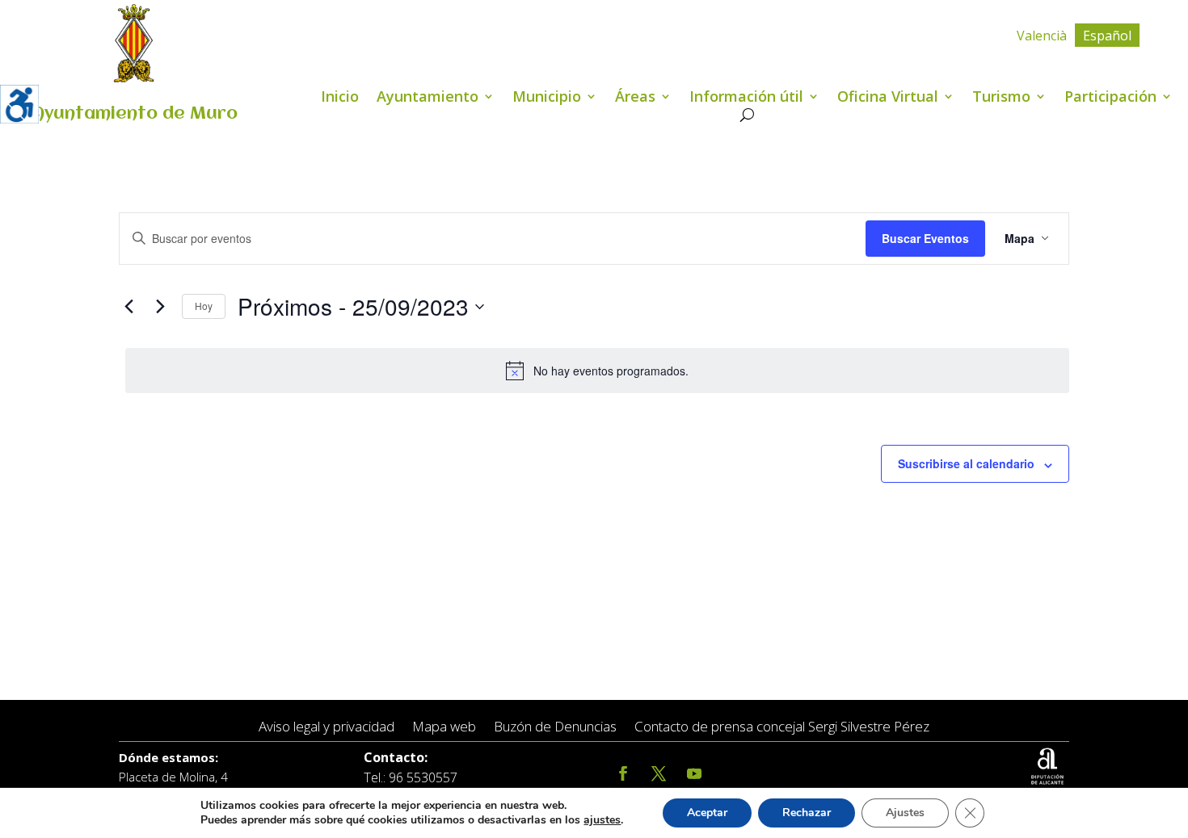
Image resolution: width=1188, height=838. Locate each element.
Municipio (546, 98)
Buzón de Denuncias (555, 727)
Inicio (340, 98)
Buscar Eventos (925, 238)
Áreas (635, 98)
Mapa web (444, 727)
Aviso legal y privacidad (326, 727)
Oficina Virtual (887, 98)
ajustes (602, 820)
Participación (1110, 98)
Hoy (204, 305)
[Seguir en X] (658, 774)
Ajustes (905, 812)
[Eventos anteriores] (128, 306)
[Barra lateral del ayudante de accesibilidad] (19, 104)
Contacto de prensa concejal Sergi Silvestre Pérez (781, 727)
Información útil (746, 98)
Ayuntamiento (427, 98)
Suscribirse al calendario (966, 463)
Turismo (1001, 98)
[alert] (597, 370)
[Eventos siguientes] (160, 306)
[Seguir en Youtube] (694, 774)
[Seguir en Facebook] (623, 774)
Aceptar (707, 812)
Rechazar (806, 812)
